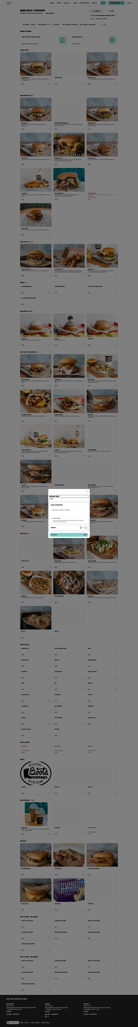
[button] (69, 535)
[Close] (86, 491)
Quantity (53, 527)
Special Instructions (57, 505)
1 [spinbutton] (83, 527)
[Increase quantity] (86, 527)
